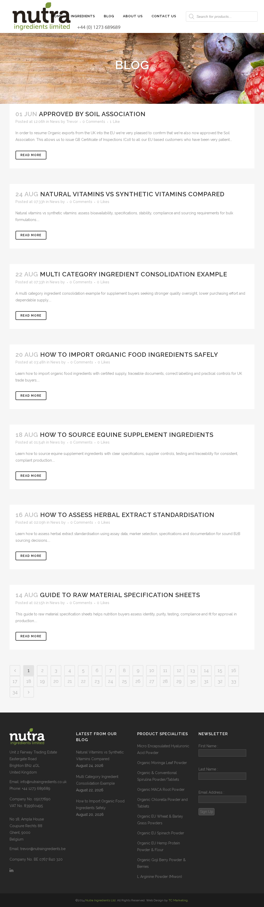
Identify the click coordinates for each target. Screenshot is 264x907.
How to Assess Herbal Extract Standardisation (127, 515)
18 (28, 681)
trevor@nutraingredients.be (42, 849)
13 (192, 670)
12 (179, 670)
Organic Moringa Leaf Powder (162, 763)
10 (151, 670)
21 (70, 681)
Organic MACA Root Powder (161, 789)
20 (56, 681)
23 (97, 681)
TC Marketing (178, 900)
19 (42, 681)
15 (220, 670)
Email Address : (211, 792)
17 (15, 681)
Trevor (72, 122)
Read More (31, 155)
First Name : (208, 746)
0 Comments (93, 122)
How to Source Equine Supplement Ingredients (126, 434)
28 (165, 681)
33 (233, 681)
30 (192, 681)
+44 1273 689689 (36, 788)
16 (233, 670)
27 (151, 681)
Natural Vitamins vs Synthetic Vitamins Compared (132, 194)
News (55, 122)
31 (206, 681)
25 (124, 681)
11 (165, 670)
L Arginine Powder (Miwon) (159, 877)
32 (220, 681)
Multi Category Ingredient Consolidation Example (133, 274)
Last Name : (208, 769)
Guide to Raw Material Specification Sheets (120, 595)
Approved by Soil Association (92, 114)
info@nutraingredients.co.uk (43, 782)
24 (110, 681)
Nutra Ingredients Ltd (100, 900)
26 (138, 681)
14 (206, 670)
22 (83, 681)
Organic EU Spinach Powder (160, 833)
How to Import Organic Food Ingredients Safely (129, 354)
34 (15, 692)
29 (179, 681)
